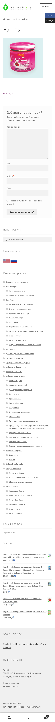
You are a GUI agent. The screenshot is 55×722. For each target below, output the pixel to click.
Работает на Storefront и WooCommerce (22, 706)
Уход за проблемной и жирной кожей (25, 344)
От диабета (14, 407)
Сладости (13, 455)
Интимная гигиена (17, 291)
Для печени (14, 394)
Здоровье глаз (15, 398)
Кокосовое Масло (16, 491)
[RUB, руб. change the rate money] (13, 260)
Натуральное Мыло (14, 358)
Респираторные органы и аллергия (24, 437)
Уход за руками (15, 513)
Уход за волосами (13, 468)
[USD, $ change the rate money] (6, 260)
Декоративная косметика (20, 309)
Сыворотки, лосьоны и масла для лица (26, 331)
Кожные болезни (16, 403)
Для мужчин (11, 349)
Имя (9, 163)
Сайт (9, 188)
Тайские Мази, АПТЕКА (15, 376)
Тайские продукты (14, 450)
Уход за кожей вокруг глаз (20, 340)
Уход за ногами (15, 509)
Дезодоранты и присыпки (17, 282)
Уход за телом (12, 486)
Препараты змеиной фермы (18, 363)
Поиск (27, 717)
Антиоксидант (15, 380)
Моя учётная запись (9, 717)
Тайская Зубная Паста (16, 367)
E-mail (10, 175)
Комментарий (13, 126)
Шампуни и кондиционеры (20, 482)
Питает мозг (14, 416)
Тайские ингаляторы (18, 441)
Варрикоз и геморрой (18, 385)
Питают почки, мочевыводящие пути (25, 421)
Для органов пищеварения (20, 389)
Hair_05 (17, 19)
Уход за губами (15, 336)
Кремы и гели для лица (19, 313)
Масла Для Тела (16, 500)
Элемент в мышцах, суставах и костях (25, 446)
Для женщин (11, 286)
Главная (9, 19)
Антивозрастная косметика (21, 304)
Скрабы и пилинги (17, 504)
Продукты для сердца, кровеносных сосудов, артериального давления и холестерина (29, 426)
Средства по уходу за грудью (21, 295)
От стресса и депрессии (19, 412)
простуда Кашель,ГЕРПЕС (20, 432)
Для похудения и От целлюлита (20, 354)
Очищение (13, 322)
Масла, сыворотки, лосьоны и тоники (25, 477)
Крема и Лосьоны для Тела (20, 495)
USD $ (48, 15)
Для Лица (10, 300)
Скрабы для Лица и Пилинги (21, 327)
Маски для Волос (16, 473)
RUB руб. (49, 20)
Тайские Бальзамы (14, 371)
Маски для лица (16, 318)
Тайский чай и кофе (14, 464)
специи (12, 459)
